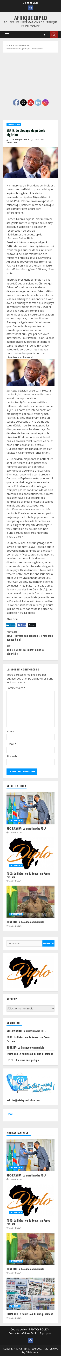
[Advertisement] (30, 86)
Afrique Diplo (30, 18)
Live (54, 34)
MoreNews (51, 1348)
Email (10, 1114)
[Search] (44, 35)
